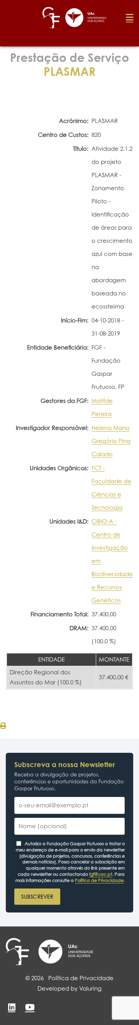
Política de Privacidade (99, 880)
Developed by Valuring (69, 988)
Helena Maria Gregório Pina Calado (111, 441)
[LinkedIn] (11, 1007)
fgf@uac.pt (100, 874)
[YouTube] (30, 1007)
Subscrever (37, 897)
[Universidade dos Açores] (65, 951)
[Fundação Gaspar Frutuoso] (17, 951)
